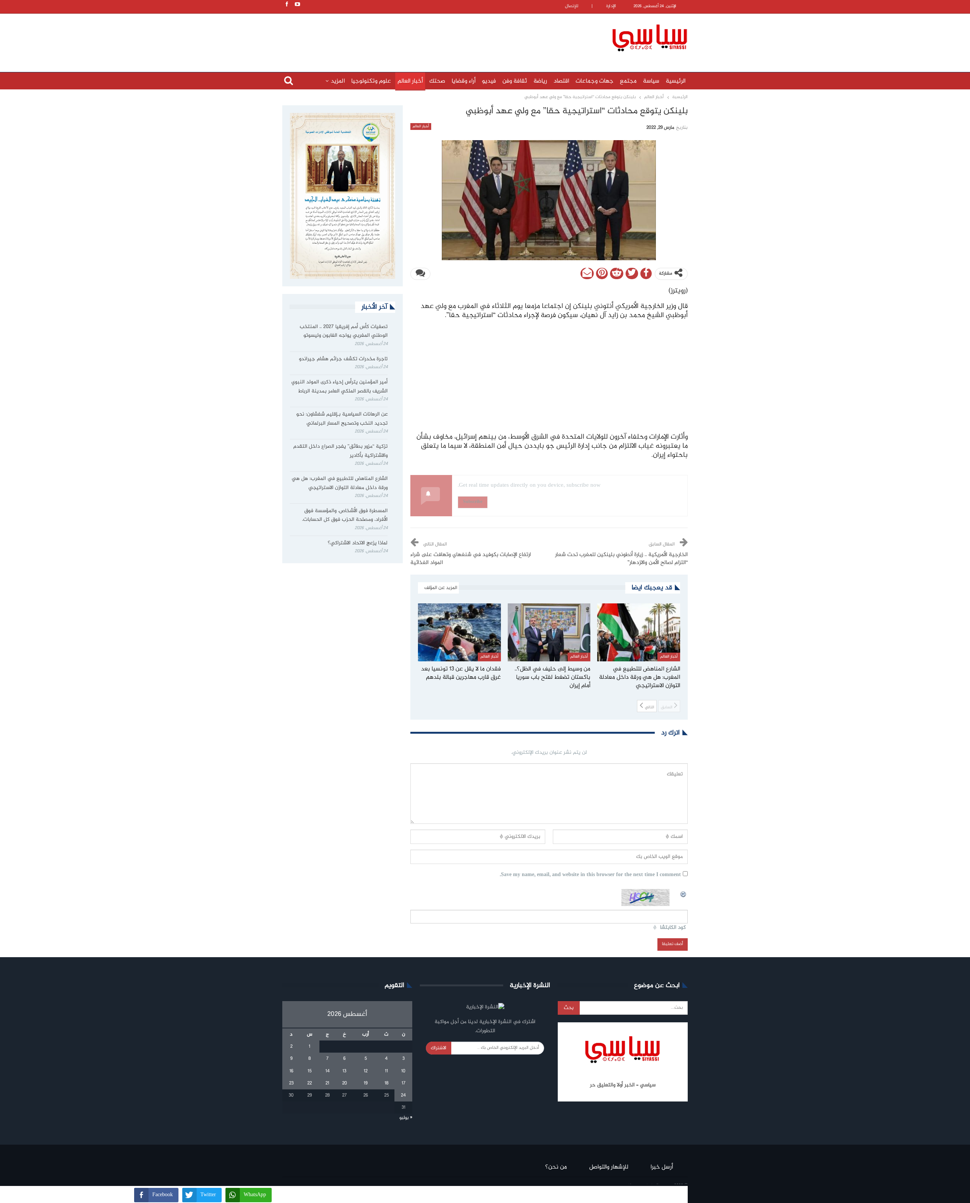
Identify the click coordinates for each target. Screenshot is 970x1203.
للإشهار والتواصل (608, 1167)
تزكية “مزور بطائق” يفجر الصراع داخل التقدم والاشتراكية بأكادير (340, 451)
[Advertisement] (435, 36)
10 (403, 1071)
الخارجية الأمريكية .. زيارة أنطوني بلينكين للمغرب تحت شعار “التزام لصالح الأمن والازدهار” (621, 559)
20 (344, 1083)
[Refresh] (683, 893)
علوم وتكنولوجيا (371, 81)
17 (403, 1083)
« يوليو (405, 1118)
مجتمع (628, 81)
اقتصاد (561, 81)
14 (327, 1071)
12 (366, 1071)
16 (291, 1071)
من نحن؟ (556, 1167)
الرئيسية (675, 81)
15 (309, 1071)
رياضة (540, 81)
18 (386, 1083)
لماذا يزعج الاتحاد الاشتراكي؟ (357, 543)
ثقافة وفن (514, 81)
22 (309, 1083)
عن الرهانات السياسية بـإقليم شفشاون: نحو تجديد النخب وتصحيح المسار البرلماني (342, 419)
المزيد (338, 81)
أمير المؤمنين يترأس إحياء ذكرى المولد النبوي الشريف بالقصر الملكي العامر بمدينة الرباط (339, 387)
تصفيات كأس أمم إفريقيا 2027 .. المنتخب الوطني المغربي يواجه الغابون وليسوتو (344, 331)
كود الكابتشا (673, 927)
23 (291, 1083)
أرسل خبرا (662, 1167)
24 (403, 1095)
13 (344, 1071)
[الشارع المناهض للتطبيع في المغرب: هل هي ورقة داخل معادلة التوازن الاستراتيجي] (638, 632)
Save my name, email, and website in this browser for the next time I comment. (590, 875)
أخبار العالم (410, 81)
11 (386, 1071)
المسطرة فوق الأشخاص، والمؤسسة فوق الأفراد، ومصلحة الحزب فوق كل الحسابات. (345, 515)
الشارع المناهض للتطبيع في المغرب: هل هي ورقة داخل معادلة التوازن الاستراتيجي (340, 483)
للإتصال (571, 6)
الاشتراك (438, 1048)
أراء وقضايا (464, 81)
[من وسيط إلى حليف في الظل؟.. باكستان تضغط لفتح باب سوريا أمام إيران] (549, 632)
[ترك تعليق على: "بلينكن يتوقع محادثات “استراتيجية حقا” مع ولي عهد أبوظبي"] (420, 274)
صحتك (437, 81)
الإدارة (611, 6)
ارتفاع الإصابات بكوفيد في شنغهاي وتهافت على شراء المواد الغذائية (470, 559)
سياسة (651, 81)
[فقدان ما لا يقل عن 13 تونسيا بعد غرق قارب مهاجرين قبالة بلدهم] (459, 632)
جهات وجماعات (594, 81)
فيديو (489, 81)
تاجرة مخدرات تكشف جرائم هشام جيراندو (343, 359)
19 (366, 1083)
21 (327, 1083)
